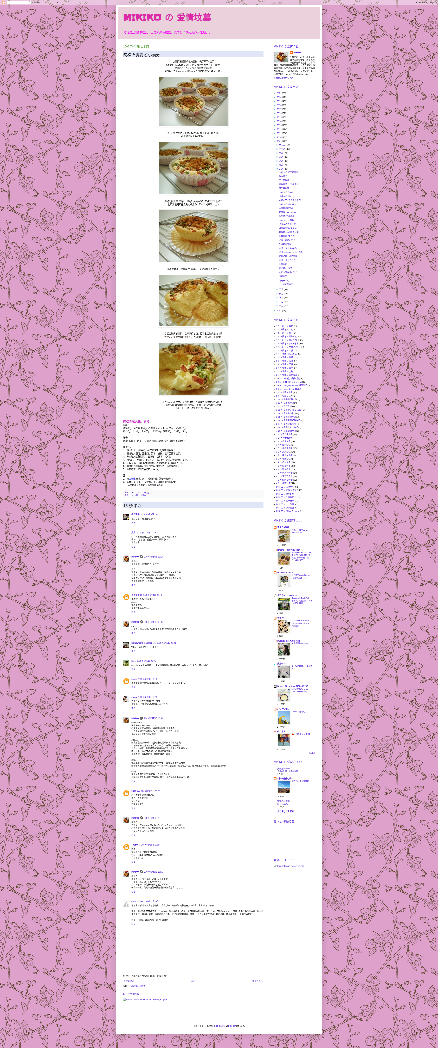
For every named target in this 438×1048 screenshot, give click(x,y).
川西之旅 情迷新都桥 (300, 781)
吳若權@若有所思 (285, 811)
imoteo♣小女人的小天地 (288, 641)
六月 (281, 169)
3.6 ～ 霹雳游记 (283, 452)
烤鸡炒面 (283, 276)
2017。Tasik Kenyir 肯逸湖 (288, 389)
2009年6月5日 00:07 (153, 622)
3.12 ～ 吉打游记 (284, 406)
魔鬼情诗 (281, 664)
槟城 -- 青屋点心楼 (287, 260)
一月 (281, 305)
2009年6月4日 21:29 (146, 532)
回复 (133, 523)
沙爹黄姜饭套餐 (286, 208)
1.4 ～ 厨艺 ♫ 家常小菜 (286, 340)
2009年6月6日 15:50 (153, 872)
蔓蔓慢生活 (136, 595)
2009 (279, 141)
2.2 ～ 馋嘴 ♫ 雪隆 (284, 361)
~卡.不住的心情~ (285, 778)
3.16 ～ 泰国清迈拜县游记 (288, 420)
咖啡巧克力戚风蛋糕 (288, 256)
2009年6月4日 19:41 (150, 514)
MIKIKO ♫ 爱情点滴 (285, 487)
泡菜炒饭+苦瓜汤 (286, 236)
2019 (279, 101)
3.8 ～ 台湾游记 (283, 459)
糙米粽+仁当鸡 (285, 268)
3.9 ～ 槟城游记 (283, 462)
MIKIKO (135, 557)
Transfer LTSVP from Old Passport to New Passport (300, 623)
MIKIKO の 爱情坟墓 (167, 17)
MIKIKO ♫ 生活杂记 (285, 497)
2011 (279, 133)
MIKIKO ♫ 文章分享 (285, 501)
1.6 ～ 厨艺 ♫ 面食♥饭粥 (287, 347)
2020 (279, 97)
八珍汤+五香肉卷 (286, 216)
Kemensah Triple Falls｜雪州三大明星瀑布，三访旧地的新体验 (302, 600)
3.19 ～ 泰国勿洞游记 (286, 431)
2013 (279, 125)
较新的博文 (129, 981)
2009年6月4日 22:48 (152, 595)
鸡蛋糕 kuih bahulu (288, 212)
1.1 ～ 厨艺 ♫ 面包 (284, 329)
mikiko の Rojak (286, 192)
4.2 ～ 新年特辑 (283, 469)
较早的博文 (257, 981)
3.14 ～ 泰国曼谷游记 (286, 413)
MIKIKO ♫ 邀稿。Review (287, 511)
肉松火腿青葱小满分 (288, 272)
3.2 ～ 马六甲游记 (284, 434)
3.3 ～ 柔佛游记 (283, 441)
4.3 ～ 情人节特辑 (284, 473)
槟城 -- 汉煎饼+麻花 (288, 248)
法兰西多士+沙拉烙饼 (289, 184)
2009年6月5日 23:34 (150, 845)
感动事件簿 (284, 188)
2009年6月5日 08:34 (166, 643)
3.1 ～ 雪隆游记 (283, 396)
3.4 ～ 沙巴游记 (283, 445)
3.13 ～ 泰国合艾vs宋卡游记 (289, 410)
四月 (281, 293)
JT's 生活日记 (283, 709)
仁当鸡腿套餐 (285, 244)
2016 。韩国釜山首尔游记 (288, 378)
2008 (279, 310)
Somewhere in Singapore (143, 643)
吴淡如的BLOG (284, 769)
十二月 (282, 145)
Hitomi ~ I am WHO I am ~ (289, 550)
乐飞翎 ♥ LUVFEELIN (287, 595)
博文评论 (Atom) (137, 986)
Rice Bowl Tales (285, 573)
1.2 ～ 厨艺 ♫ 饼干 (284, 333)
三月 (281, 297)
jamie (134, 679)
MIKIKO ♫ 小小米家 (285, 504)
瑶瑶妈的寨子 (283, 801)
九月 (281, 157)
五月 (281, 289)
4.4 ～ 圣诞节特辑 (284, 476)
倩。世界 (281, 732)
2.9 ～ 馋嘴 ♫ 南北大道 (286, 375)
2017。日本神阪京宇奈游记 (289, 382)
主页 (193, 981)
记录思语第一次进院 (300, 643)
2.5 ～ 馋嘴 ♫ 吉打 (284, 371)
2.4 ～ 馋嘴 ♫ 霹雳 (284, 368)
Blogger (232, 1026)
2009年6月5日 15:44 (153, 718)
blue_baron (219, 1026)
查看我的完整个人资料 (284, 78)
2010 (279, 137)
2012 (279, 129)
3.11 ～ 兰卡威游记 (285, 403)
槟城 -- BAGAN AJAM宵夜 (290, 252)
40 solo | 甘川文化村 (300, 712)
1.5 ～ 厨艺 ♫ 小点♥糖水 (287, 343)
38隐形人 (135, 791)
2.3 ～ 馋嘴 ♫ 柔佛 (284, 364)
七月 (281, 165)
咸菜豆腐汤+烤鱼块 (288, 228)
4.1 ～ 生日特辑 (283, 466)
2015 (279, 117)
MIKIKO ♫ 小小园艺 (285, 508)
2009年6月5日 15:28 (147, 697)
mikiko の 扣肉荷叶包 (288, 172)
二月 (281, 302)
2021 (279, 93)
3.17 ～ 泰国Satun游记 (286, 424)
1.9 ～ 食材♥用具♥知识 (286, 354)
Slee (133, 661)
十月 (281, 153)
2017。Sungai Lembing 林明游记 (291, 385)
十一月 (282, 149)
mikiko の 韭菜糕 (286, 220)
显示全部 (312, 753)
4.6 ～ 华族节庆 (283, 483)
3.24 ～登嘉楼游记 (284, 438)
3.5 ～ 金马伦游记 (284, 448)
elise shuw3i (137, 901)
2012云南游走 (283, 804)
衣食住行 (281, 618)
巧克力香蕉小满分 (287, 240)
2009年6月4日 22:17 (153, 557)
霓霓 (133, 532)
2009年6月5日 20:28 (150, 791)
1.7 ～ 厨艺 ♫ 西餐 (284, 351)
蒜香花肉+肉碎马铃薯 (289, 232)
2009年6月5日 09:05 (146, 661)
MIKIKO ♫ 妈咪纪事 (285, 494)
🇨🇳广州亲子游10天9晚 (301, 734)
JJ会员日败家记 (286, 284)
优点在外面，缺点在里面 (287, 771)
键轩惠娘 (135, 514)
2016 (279, 113)
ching (134, 697)
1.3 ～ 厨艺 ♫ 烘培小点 (286, 336)
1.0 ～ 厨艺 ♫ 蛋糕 (138, 495)
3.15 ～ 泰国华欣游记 (286, 417)
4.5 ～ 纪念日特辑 (284, 480)
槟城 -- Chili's (285, 196)
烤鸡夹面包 (284, 280)
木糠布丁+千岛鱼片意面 (290, 200)
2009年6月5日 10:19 (147, 679)
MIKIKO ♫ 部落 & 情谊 (286, 490)
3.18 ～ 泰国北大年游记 (287, 427)
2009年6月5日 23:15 (153, 818)
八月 (281, 161)
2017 (279, 109)
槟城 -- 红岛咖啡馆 (287, 224)
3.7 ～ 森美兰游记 (284, 455)
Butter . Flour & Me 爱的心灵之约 (292, 686)
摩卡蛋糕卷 (284, 180)
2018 (279, 105)
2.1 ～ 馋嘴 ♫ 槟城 (284, 357)
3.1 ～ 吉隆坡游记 (284, 392)
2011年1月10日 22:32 (154, 901)
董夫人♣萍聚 (283, 527)
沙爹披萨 (283, 176)
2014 (279, 121)
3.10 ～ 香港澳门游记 (286, 399)
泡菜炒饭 (283, 264)
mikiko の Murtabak (288, 204)
